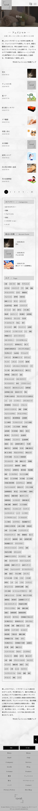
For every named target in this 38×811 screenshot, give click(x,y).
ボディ (22, 638)
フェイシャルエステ (10, 487)
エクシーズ (23, 301)
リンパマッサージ (9, 513)
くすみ (21, 582)
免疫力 (21, 431)
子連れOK (14, 634)
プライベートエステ (19, 660)
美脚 (24, 673)
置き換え (7, 435)
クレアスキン (15, 435)
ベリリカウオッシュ (21, 340)
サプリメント (25, 284)
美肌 (14, 677)
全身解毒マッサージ (24, 599)
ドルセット (16, 405)
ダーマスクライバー (27, 569)
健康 (6, 573)
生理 (28, 625)
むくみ (17, 669)
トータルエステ (23, 517)
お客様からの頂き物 (10, 526)
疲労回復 (7, 634)
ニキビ (21, 578)
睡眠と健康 (22, 634)
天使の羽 (22, 297)
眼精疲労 (24, 535)
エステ (6, 669)
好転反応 (29, 526)
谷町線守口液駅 (19, 586)
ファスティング (17, 509)
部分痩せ (22, 314)
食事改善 (29, 483)
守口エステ (8, 387)
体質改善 (7, 374)
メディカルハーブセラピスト (20, 366)
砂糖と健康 (8, 504)
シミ (6, 400)
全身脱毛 (29, 643)
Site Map (28, 790)
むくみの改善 (14, 478)
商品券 (6, 314)
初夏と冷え (6, 131)
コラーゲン (26, 573)
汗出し (18, 323)
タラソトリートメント (10, 548)
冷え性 (21, 448)
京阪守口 (7, 496)
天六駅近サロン (9, 621)
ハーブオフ (25, 513)
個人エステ (29, 656)
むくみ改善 (30, 478)
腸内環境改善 (16, 418)
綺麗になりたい (20, 625)
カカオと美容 (8, 457)
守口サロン (8, 470)
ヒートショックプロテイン (20, 591)
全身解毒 (7, 565)
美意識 (16, 656)
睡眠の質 (15, 664)
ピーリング (8, 310)
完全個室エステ (9, 543)
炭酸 (30, 331)
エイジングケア (9, 465)
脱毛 (6, 217)
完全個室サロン (26, 522)
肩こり (26, 344)
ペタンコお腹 (29, 487)
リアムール (24, 405)
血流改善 (15, 448)
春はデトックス (24, 496)
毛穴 (14, 310)
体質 (13, 625)
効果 (27, 288)
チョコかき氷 (6, 84)
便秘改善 (24, 426)
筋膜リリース (8, 301)
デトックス (17, 318)
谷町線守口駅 (27, 539)
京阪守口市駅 (8, 552)
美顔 (10, 660)
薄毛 (19, 535)
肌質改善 (28, 387)
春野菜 (24, 465)
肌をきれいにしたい (18, 387)
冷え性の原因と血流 (9, 167)
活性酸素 (24, 418)
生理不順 (7, 630)
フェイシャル (9, 214)
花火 (3, 72)
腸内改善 (23, 470)
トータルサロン (13, 474)
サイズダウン (22, 556)
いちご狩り (8, 426)
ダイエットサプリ (9, 292)
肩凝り (21, 664)
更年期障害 (8, 405)
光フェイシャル (9, 586)
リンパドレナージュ (10, 673)
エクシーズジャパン (19, 336)
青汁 (23, 323)
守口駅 (28, 444)
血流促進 (7, 431)
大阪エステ (15, 374)
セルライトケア (13, 560)
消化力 (27, 431)
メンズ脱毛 (8, 522)
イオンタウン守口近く (24, 349)
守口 (27, 664)
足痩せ (31, 491)
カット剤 (7, 370)
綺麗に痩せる (29, 448)
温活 (21, 374)
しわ (16, 582)
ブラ (22, 288)
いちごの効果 (16, 426)
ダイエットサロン (22, 413)
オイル (15, 301)
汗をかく (18, 651)
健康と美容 (25, 608)
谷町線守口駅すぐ (20, 444)
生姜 (29, 556)
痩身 (6, 210)
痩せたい (28, 370)
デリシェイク (24, 353)
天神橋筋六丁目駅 (20, 643)
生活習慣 (23, 435)
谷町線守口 (16, 470)
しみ (12, 582)
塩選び (6, 612)
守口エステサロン (18, 452)
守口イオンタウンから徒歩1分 (25, 396)
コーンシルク (8, 327)
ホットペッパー (9, 344)
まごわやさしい (20, 483)
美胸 (31, 288)
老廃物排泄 (13, 612)
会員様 (29, 327)
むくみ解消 (8, 422)
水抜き (6, 569)
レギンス (14, 361)
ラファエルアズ (9, 461)
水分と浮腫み (23, 491)
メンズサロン (26, 651)
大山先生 (16, 353)
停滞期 (30, 461)
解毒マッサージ (16, 565)
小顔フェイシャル (9, 595)
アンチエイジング (17, 422)
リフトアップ (23, 305)
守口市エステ (8, 353)
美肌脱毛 (24, 292)
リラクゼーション (10, 221)
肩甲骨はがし (18, 344)
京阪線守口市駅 (23, 604)
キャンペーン (22, 327)
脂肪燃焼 (15, 539)
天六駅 (6, 647)
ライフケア (8, 664)
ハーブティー (17, 400)
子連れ (17, 638)
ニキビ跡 (28, 578)
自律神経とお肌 (9, 392)
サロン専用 (18, 573)
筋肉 (21, 539)
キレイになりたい (9, 383)
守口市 (24, 318)
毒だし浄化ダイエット (17, 370)
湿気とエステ (6, 155)
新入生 (16, 491)
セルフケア (30, 660)
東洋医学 (14, 599)
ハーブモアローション (10, 517)
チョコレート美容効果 (20, 457)
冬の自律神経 (6, 179)
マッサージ (26, 509)
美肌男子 (15, 504)
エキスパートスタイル (10, 409)
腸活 (27, 586)
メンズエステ (16, 500)
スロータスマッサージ (10, 604)
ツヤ (31, 366)
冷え (12, 444)
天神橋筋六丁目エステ (27, 617)
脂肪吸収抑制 (22, 612)
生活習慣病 (25, 439)
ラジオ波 (18, 595)
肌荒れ (6, 582)
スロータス (12, 284)
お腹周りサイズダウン (10, 556)
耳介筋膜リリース (17, 357)
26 (32, 192)
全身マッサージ (26, 565)
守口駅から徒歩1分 (10, 396)
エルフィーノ (14, 314)
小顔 (12, 669)
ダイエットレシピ (9, 379)
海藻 (27, 548)
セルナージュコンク (25, 560)
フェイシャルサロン (10, 413)
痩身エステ (23, 461)
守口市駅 (7, 625)
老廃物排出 (8, 500)
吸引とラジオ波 (27, 595)
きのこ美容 (8, 591)
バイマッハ (29, 582)
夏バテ (4, 96)
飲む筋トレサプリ (8, 107)
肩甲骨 (16, 297)
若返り (6, 478)
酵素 (15, 327)
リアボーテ (8, 331)
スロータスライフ (21, 379)
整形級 (27, 361)
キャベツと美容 (24, 474)
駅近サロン (8, 509)
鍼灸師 (16, 305)
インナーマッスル (9, 651)
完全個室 (30, 470)
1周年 (12, 647)
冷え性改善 (15, 431)
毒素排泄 (17, 465)
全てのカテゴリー (10, 207)
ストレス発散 (12, 530)
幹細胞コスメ (8, 336)
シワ (10, 400)
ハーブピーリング (17, 331)
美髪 (20, 409)
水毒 (6, 284)
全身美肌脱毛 (8, 491)
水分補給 (5, 143)
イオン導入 (26, 310)
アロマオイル (8, 318)
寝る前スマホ (18, 392)
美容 (6, 474)
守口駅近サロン (9, 643)
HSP (30, 591)
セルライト (24, 669)
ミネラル (21, 548)
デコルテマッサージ (10, 535)
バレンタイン (16, 439)
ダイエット (8, 677)
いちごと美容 (28, 422)
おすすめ (7, 288)
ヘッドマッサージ (23, 530)
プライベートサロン (10, 608)
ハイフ (19, 677)
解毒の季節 (15, 496)
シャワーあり (15, 630)
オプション (27, 357)
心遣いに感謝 (21, 526)
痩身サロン (8, 448)
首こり (31, 535)
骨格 (19, 608)
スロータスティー (9, 340)
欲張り (11, 573)
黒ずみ (19, 310)
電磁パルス (19, 647)
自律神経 (29, 314)
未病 (6, 530)
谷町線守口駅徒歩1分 (10, 349)
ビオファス (8, 357)
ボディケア (7, 539)
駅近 (26, 392)
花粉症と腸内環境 (9, 483)
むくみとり (24, 630)
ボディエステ (17, 552)
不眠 (16, 461)
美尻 (29, 673)
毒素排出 (7, 599)
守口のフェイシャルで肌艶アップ (24, 62)
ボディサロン (29, 621)
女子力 (21, 656)
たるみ (19, 673)
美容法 (6, 444)
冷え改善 (22, 478)
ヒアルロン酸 (8, 578)
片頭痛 (25, 409)
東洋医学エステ (19, 621)
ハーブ (18, 513)
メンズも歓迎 (23, 504)
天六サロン (16, 617)
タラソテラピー (19, 543)
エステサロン (16, 522)
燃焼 (6, 560)
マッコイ (7, 361)
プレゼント (8, 366)
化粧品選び (8, 439)
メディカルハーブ (27, 400)
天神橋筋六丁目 (9, 638)
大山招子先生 (8, 305)
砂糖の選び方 (25, 500)
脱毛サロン (8, 418)
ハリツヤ (21, 361)
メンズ (7, 224)
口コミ (18, 292)
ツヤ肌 (16, 578)
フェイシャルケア (15, 569)
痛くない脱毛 (8, 452)
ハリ (25, 331)
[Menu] (35, 4)
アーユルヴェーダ (9, 323)
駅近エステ (29, 452)
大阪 (6, 660)
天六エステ (8, 617)
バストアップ (15, 288)
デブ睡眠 (5, 119)
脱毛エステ (20, 487)
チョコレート (8, 656)
